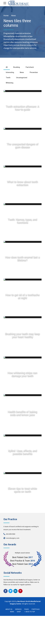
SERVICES (18, 609)
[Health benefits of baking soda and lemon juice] (23, 395)
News (13, 15)
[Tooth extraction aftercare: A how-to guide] (23, 91)
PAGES (26, 609)
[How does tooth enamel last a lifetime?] (23, 242)
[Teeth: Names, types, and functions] (23, 204)
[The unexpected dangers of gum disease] (23, 129)
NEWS (12, 612)
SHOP (19, 612)
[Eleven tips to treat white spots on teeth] (23, 473)
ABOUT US (8, 609)
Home (6, 15)
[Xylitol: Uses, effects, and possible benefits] (23, 435)
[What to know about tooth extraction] (23, 166)
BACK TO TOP (30, 612)
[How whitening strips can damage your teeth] (23, 357)
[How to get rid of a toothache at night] (23, 279)
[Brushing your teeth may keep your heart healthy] (23, 317)
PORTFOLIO (36, 609)
